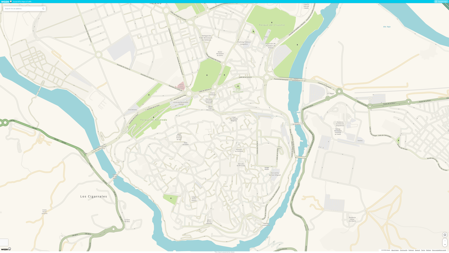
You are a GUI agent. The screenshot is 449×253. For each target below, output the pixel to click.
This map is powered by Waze (224, 252)
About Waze (395, 250)
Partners (411, 250)
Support (417, 250)
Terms (423, 250)
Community (403, 250)
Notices (428, 250)
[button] (445, 240)
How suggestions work (439, 250)
